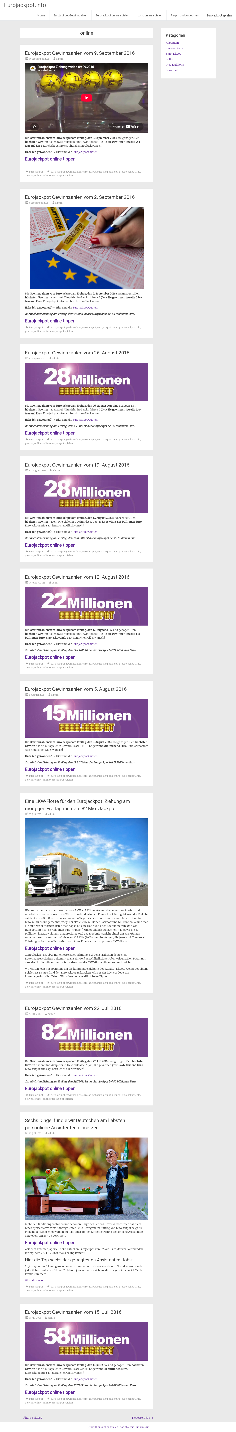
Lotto (169, 59)
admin (59, 58)
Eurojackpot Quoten (85, 152)
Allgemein (172, 42)
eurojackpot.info (131, 171)
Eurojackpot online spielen (112, 15)
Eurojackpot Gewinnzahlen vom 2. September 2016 (80, 197)
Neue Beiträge (142, 1417)
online (38, 175)
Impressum (142, 1427)
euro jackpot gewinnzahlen (66, 171)
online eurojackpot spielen (58, 175)
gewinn (29, 175)
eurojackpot (89, 171)
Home (41, 15)
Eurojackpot (36, 171)
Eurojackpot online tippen (50, 159)
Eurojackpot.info (25, 5)
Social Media (127, 1427)
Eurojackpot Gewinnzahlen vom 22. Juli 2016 (73, 1008)
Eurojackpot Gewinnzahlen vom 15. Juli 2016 (73, 1312)
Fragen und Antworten (184, 15)
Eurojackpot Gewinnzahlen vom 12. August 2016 (77, 577)
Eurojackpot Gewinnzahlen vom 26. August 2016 (77, 353)
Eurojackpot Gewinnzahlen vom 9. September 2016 (80, 53)
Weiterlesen (34, 1280)
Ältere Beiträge (31, 1417)
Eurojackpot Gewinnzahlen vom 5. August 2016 (76, 689)
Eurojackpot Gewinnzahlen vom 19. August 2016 (77, 465)
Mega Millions (175, 64)
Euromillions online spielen (102, 1427)
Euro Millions (174, 48)
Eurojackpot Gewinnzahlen (70, 15)
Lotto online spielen (149, 15)
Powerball (172, 70)
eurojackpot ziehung (109, 171)
